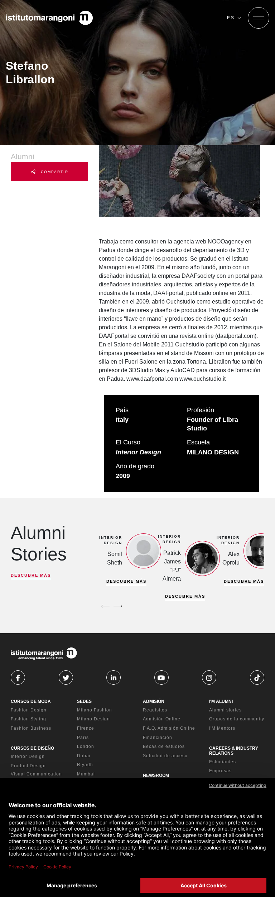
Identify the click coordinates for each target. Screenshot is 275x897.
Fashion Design (29, 710)
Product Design (28, 765)
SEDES (84, 701)
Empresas (220, 770)
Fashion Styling (28, 718)
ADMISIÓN (153, 701)
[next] (118, 606)
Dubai (84, 755)
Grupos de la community (236, 718)
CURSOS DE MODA (31, 701)
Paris (83, 737)
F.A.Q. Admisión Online (169, 728)
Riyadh (85, 764)
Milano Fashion (94, 710)
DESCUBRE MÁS (31, 575)
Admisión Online (161, 718)
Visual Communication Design (36, 777)
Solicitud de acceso (165, 755)
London (85, 746)
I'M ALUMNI (221, 701)
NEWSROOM (156, 775)
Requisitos (155, 710)
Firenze (85, 728)
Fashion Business (31, 728)
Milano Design (93, 718)
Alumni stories (225, 710)
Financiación (157, 737)
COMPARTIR (53, 172)
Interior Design (138, 452)
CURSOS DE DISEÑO (32, 748)
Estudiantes (222, 761)
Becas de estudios (164, 746)
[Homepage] (49, 18)
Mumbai (86, 774)
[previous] (105, 606)
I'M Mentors (222, 728)
